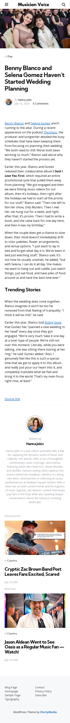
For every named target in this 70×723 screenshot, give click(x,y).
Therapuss (50, 132)
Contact (40, 687)
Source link (12, 399)
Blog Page (11, 687)
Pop (10, 56)
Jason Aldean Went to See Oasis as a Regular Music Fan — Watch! (34, 647)
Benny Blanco (14, 123)
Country (12, 560)
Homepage (11, 691)
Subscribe (41, 695)
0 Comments (41, 103)
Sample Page (13, 695)
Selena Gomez (40, 123)
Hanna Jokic (25, 100)
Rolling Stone (53, 322)
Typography (12, 699)
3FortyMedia (48, 712)
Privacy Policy (43, 691)
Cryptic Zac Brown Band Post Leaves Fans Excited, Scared (33, 571)
